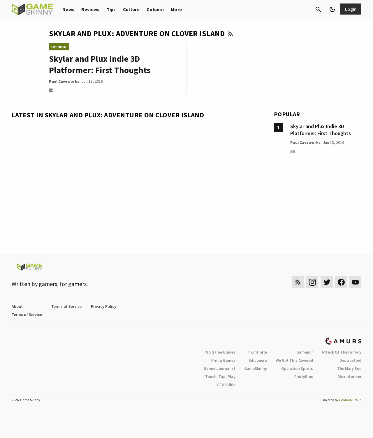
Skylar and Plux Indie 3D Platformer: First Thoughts (320, 130)
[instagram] (312, 282)
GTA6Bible (226, 384)
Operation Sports (297, 368)
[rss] (298, 282)
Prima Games (223, 360)
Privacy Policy (103, 306)
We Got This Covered (294, 360)
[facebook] (341, 282)
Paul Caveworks (64, 81)
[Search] (318, 9)
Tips (111, 9)
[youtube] (355, 282)
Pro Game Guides (220, 352)
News (68, 9)
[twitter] (327, 282)
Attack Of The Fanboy (341, 352)
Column (155, 9)
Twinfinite (257, 352)
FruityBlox (303, 376)
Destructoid (350, 360)
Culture (131, 9)
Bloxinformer (349, 376)
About (17, 306)
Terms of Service (66, 306)
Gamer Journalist (219, 368)
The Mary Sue (349, 368)
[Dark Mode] (332, 9)
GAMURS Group (350, 400)
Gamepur (304, 352)
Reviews (90, 9)
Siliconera (258, 360)
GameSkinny (255, 368)
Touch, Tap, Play (220, 376)
